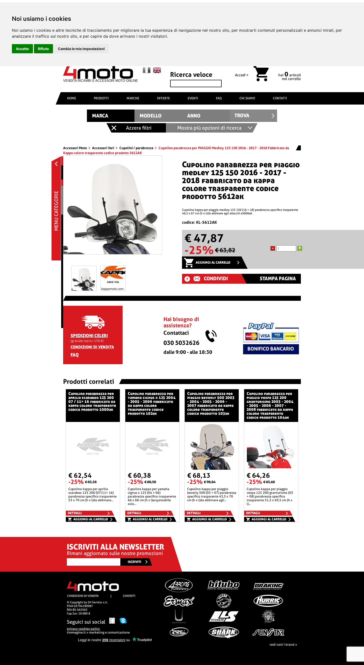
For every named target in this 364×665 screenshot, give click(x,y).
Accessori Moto (75, 148)
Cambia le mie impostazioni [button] (81, 49)
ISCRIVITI (134, 562)
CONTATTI (280, 98)
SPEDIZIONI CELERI (89, 335)
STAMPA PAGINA (278, 278)
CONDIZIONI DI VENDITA (92, 347)
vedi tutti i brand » (283, 644)
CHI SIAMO (247, 98)
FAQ (219, 98)
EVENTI (193, 98)
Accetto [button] (22, 49)
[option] (112, 206)
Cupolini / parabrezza (136, 148)
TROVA (241, 115)
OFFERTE (163, 98)
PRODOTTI (101, 98)
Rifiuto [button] (43, 49)
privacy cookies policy (83, 629)
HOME (71, 98)
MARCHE (133, 98)
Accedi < (241, 75)
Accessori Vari (103, 148)
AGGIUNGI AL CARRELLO (213, 262)
